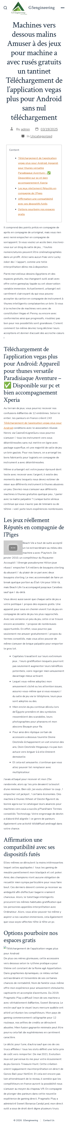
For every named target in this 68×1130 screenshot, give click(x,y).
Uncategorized (41, 136)
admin (25, 129)
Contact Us (48, 1120)
